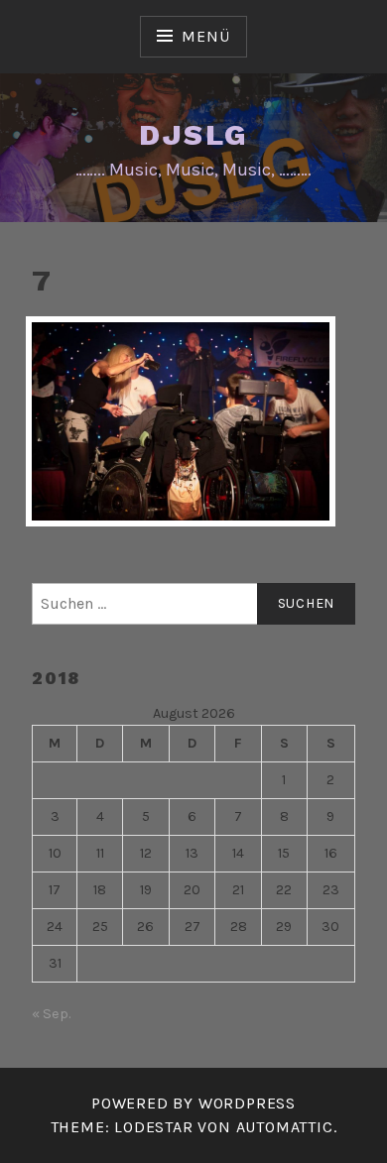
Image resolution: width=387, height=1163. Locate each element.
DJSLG (194, 134)
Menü (205, 36)
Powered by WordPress (193, 1103)
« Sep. (51, 1013)
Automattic (284, 1126)
